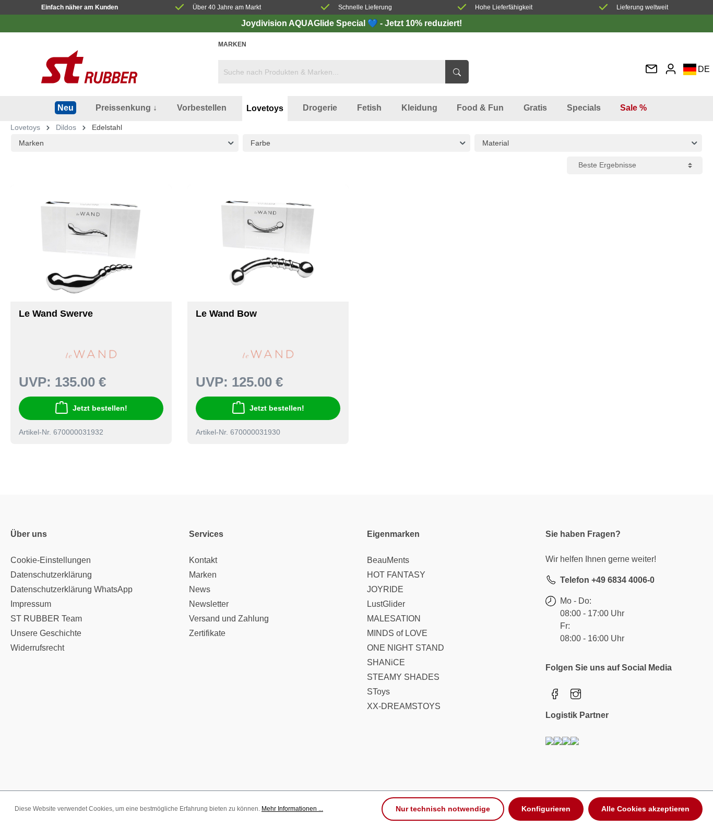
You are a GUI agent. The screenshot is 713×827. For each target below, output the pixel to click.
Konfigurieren (546, 809)
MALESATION (394, 618)
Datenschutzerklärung (51, 574)
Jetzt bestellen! (100, 408)
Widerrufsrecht (37, 647)
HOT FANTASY (396, 574)
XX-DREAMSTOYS (404, 706)
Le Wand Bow (226, 313)
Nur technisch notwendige (443, 809)
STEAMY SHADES (403, 677)
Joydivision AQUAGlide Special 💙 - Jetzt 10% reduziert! (351, 23)
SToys (378, 691)
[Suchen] (457, 71)
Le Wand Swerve (56, 313)
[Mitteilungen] (651, 69)
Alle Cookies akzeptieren (645, 809)
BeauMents (388, 560)
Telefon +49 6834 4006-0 (607, 580)
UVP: (35, 382)
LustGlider (386, 604)
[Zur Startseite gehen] (89, 66)
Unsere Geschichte (45, 633)
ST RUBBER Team (46, 618)
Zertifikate (207, 633)
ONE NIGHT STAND (405, 647)
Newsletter (209, 604)
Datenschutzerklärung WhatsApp (71, 589)
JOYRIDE (385, 589)
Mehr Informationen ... (292, 808)
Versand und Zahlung (229, 618)
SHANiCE (386, 662)
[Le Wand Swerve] (91, 247)
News (199, 589)
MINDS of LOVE (397, 633)
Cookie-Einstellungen (50, 560)
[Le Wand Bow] (268, 247)
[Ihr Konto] (670, 68)
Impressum (30, 604)
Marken (232, 44)
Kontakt (203, 560)
